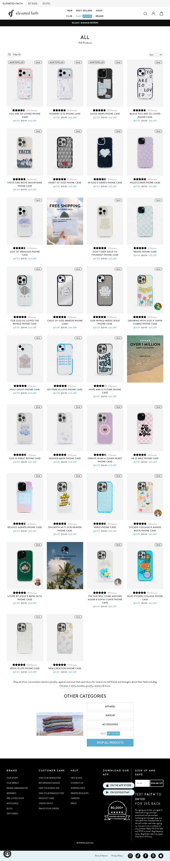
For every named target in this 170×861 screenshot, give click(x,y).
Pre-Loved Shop (15, 798)
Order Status (46, 803)
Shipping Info (78, 788)
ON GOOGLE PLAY (119, 792)
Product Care (46, 798)
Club (69, 16)
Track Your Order (49, 808)
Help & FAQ (76, 777)
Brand (100, 16)
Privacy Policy (117, 855)
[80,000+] (117, 819)
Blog (9, 808)
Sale (83, 16)
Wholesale (12, 803)
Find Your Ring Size (49, 788)
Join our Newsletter (50, 777)
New (70, 10)
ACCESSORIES (110, 724)
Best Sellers (84, 10)
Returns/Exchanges (49, 782)
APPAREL (110, 706)
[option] (85, 22)
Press (73, 803)
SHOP (99, 10)
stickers (98, 686)
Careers (75, 798)
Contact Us (77, 782)
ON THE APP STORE (120, 785)
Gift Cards (12, 813)
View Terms (139, 836)
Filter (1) (17, 54)
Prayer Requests (79, 793)
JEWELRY (110, 715)
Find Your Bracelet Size (51, 793)
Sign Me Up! (157, 783)
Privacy (149, 836)
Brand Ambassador (17, 788)
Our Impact (13, 782)
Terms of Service (101, 855)
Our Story (12, 777)
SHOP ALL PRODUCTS (110, 743)
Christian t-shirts (67, 686)
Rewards (11, 793)
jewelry (89, 686)
